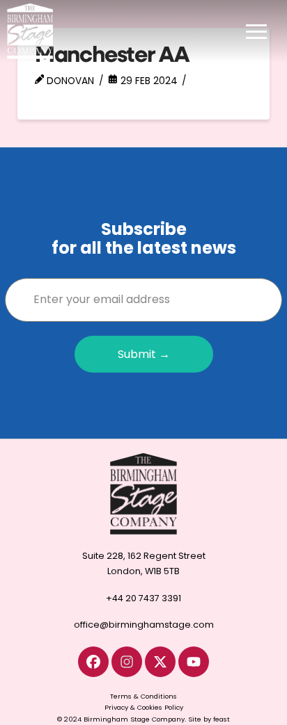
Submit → (144, 354)
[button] (256, 31)
